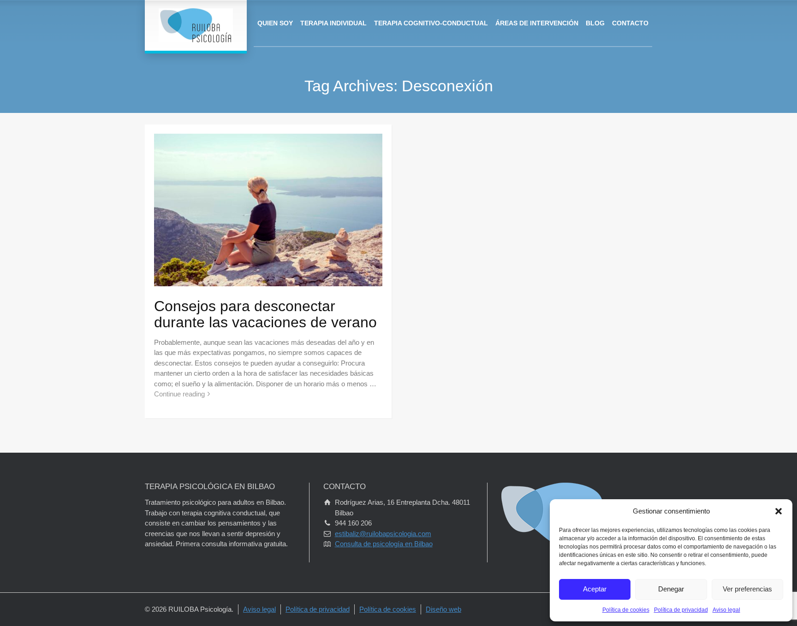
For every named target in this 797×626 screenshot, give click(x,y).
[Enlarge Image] (268, 210)
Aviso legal (726, 610)
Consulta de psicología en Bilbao (384, 544)
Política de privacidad (681, 610)
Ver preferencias (747, 589)
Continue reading (179, 394)
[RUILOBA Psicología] (196, 25)
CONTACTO (630, 23)
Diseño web (443, 609)
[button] (778, 511)
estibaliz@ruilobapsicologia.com (383, 533)
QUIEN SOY (275, 23)
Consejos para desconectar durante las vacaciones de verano (265, 314)
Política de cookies (625, 610)
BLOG (595, 23)
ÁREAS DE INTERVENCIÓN (536, 23)
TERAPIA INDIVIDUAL (333, 23)
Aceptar (595, 589)
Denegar (671, 589)
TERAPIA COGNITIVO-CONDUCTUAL (431, 23)
